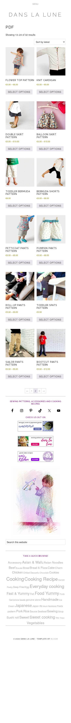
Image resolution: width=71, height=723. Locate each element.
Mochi (45, 606)
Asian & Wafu (32, 562)
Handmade (50, 599)
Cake (51, 567)
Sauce (33, 611)
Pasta (60, 606)
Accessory (15, 562)
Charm (58, 567)
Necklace (52, 606)
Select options (19, 91)
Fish (32, 593)
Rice (26, 611)
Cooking (15, 578)
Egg (27, 587)
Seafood (42, 611)
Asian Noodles (53, 562)
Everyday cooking (47, 586)
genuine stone (33, 599)
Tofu (57, 617)
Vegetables (35, 622)
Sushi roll (13, 617)
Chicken (17, 572)
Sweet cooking (42, 617)
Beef (12, 567)
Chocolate (44, 572)
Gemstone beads (17, 599)
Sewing (52, 611)
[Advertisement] (35, 686)
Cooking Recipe (41, 578)
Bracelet (19, 568)
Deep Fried (19, 587)
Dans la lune (35, 15)
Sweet (24, 617)
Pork (19, 611)
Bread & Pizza (38, 568)
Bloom (54, 639)
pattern (12, 611)
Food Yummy (47, 593)
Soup (61, 611)
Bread (26, 567)
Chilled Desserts (31, 572)
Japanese (23, 605)
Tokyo (62, 618)
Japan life (37, 606)
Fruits (62, 594)
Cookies (54, 572)
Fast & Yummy (18, 593)
